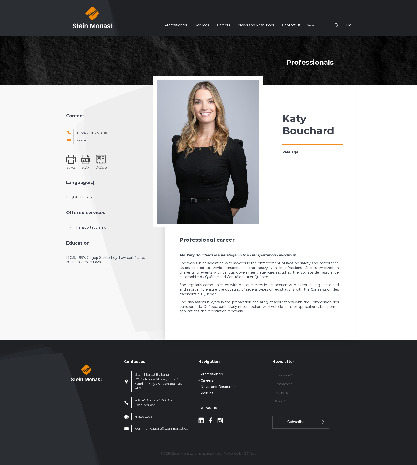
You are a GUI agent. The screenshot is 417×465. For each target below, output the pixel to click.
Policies (207, 393)
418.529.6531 (144, 400)
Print (71, 167)
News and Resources (256, 25)
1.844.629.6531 (145, 405)
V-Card (101, 167)
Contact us (291, 25)
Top (412, 433)
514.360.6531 (165, 400)
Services (202, 25)
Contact (83, 140)
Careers (223, 25)
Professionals (176, 25)
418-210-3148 (98, 132)
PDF (85, 167)
